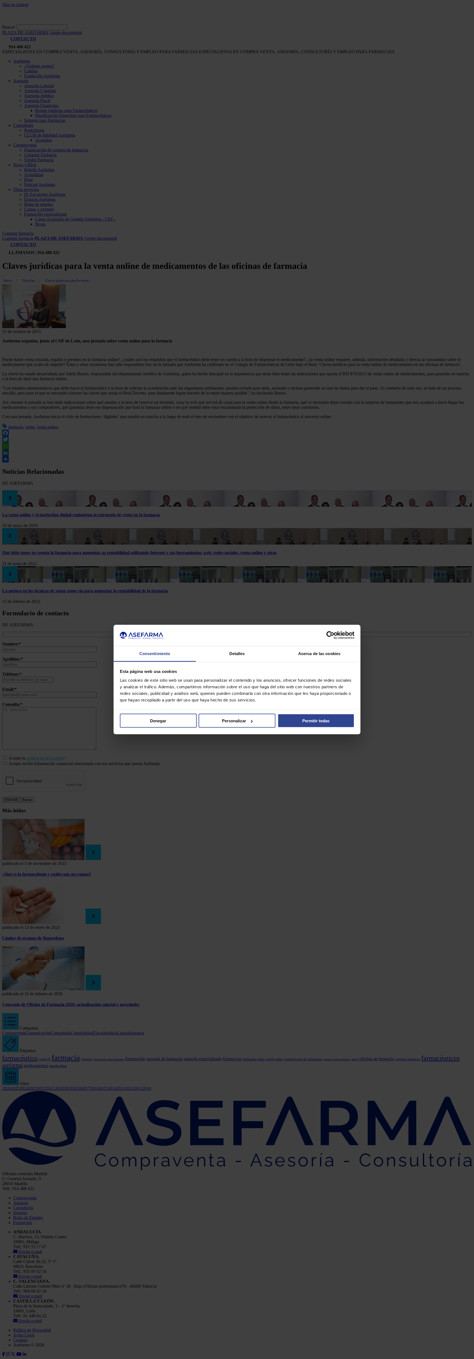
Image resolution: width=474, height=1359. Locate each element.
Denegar (158, 720)
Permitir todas (315, 720)
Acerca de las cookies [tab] (319, 653)
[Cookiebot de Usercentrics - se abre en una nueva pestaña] (330, 635)
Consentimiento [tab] (154, 653)
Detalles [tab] (237, 653)
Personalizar (234, 720)
